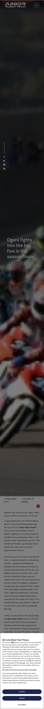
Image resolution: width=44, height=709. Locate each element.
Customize (22, 705)
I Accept (22, 692)
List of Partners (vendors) (12, 685)
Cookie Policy (17, 667)
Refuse (22, 698)
